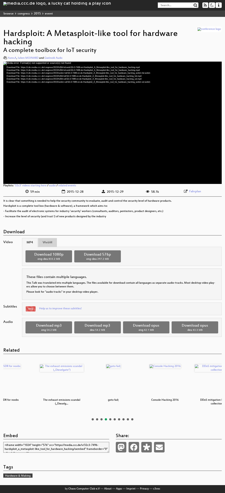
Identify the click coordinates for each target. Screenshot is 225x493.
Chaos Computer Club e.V (84, 488)
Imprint (131, 488)
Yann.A (12, 58)
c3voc (156, 488)
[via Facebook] (134, 447)
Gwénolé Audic (53, 58)
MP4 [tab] (30, 242)
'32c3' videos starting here (30, 185)
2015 (37, 14)
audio (52, 185)
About (108, 488)
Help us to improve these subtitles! (60, 308)
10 (132, 419)
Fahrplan (195, 191)
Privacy (144, 488)
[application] (112, 123)
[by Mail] (159, 447)
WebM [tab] (47, 242)
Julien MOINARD (28, 58)
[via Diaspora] (146, 447)
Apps (119, 488)
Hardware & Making (18, 475)
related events (67, 185)
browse (9, 14)
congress (24, 14)
